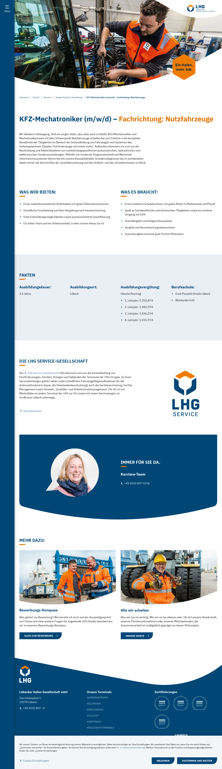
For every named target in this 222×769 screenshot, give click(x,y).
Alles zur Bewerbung (38, 635)
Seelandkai (94, 703)
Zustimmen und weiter (197, 760)
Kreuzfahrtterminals (100, 727)
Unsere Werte (135, 635)
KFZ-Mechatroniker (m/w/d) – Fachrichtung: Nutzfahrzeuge (116, 97)
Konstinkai (94, 721)
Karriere (47, 97)
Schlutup (93, 715)
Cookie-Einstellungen (36, 760)
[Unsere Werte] (169, 577)
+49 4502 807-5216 (137, 483)
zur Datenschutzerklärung (132, 747)
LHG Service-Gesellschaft (43, 373)
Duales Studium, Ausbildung (69, 97)
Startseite (24, 97)
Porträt (36, 97)
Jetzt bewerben (32, 411)
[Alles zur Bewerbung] (67, 577)
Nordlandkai (95, 709)
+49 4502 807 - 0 (34, 708)
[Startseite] (201, 8)
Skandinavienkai (97, 697)
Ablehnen (163, 760)
